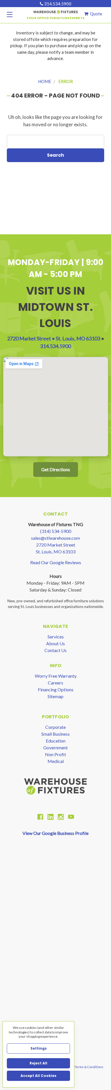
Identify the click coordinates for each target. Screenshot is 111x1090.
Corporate (55, 727)
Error (65, 81)
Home (44, 81)
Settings (38, 1048)
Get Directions (55, 469)
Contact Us (55, 650)
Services (56, 636)
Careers (55, 682)
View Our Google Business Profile (55, 833)
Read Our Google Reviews (55, 562)
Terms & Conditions (88, 1067)
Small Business (55, 734)
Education (55, 740)
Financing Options (55, 689)
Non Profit (55, 754)
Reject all (38, 1063)
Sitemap (55, 696)
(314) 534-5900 (55, 531)
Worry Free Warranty (56, 676)
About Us (55, 643)
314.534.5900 (57, 3)
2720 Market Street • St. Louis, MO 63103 (54, 338)
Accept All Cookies (38, 1075)
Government (55, 747)
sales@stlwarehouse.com (55, 538)
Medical (56, 761)
